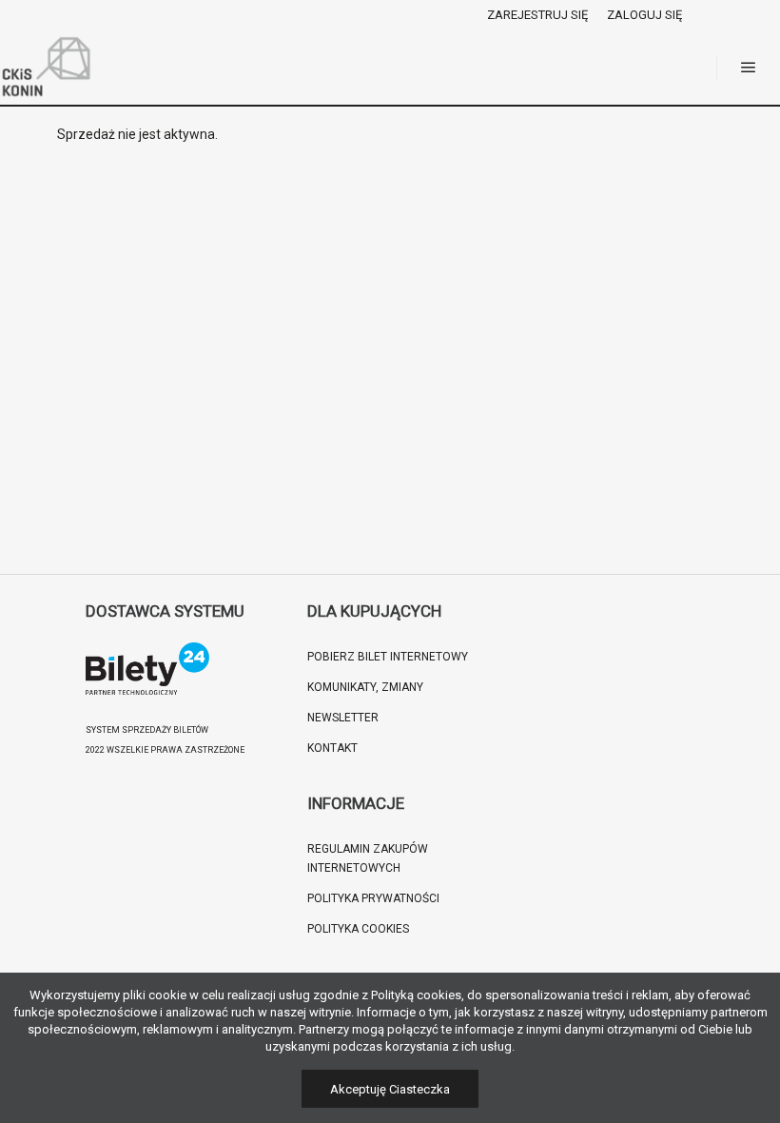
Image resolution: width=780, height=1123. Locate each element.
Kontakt (332, 748)
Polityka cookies (358, 929)
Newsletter (343, 717)
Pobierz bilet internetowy (387, 656)
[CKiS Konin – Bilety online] (47, 67)
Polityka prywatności (373, 898)
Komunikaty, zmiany (365, 687)
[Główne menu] (748, 67)
